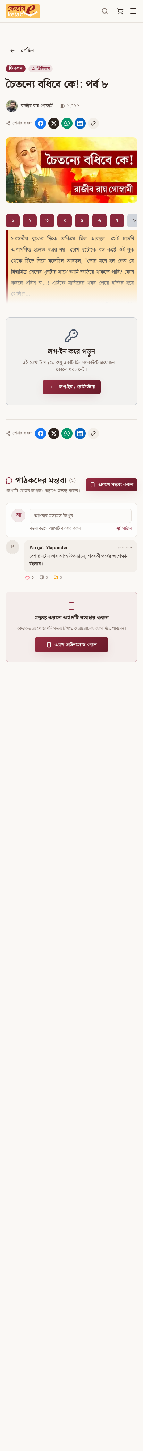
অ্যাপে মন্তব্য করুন (115, 485)
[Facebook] (40, 123)
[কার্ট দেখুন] (120, 11)
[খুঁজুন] (105, 11)
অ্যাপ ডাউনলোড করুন (75, 645)
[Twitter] (53, 123)
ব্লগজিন (27, 50)
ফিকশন (15, 68)
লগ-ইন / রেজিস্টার (77, 387)
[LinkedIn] (80, 123)
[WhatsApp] (67, 123)
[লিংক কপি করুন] (93, 123)
